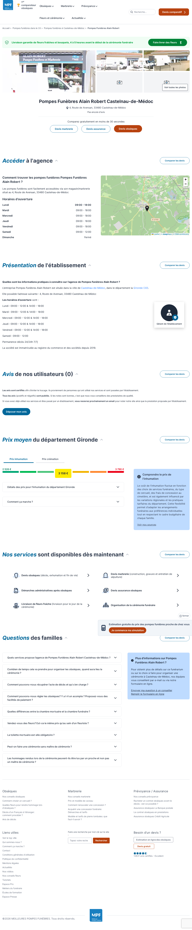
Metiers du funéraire (12, 888)
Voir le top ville (9, 838)
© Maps (166, 234)
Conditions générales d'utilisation (18, 854)
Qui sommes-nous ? (12, 842)
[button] (185, 179)
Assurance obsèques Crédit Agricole (151, 816)
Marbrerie (66, 5)
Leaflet (156, 234)
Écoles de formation (12, 892)
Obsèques (46, 5)
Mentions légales (10, 863)
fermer (185, 615)
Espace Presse (9, 896)
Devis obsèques (128, 128)
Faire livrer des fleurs (170, 42)
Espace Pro (8, 884)
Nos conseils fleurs (11, 875)
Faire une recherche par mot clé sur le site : (88, 833)
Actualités (78, 17)
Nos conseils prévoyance (146, 796)
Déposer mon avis (16, 411)
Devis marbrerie (64, 128)
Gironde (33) (141, 287)
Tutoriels (6, 880)
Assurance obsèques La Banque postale (153, 808)
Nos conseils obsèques (13, 796)
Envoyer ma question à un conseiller (151, 690)
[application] (145, 205)
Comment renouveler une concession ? (87, 805)
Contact (6, 850)
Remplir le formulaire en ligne (147, 693)
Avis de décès (9, 819)
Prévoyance (88, 5)
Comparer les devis (175, 160)
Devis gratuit (143, 846)
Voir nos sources (146, 524)
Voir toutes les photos (175, 87)
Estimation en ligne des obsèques (154, 839)
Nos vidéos (7, 871)
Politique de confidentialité (15, 859)
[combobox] (142, 12)
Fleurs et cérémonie (51, 17)
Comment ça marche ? (13, 846)
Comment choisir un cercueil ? (17, 800)
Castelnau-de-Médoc (93, 287)
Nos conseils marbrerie (79, 796)
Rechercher (102, 840)
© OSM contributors (181, 234)
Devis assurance (95, 128)
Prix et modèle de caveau (80, 800)
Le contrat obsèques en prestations (151, 812)
